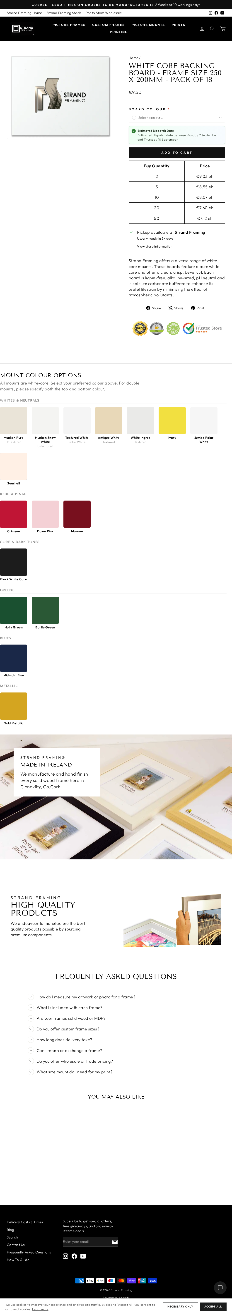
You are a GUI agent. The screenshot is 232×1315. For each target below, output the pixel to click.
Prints (178, 25)
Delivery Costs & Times (25, 1222)
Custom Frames (108, 25)
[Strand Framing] (23, 29)
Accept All (213, 1306)
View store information (154, 246)
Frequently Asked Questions (29, 1252)
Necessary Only (180, 1306)
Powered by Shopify (115, 1297)
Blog (10, 1230)
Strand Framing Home (24, 13)
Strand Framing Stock (64, 13)
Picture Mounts (148, 25)
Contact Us (16, 1245)
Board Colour (149, 109)
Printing (119, 32)
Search (12, 1237)
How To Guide (18, 1260)
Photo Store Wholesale (104, 13)
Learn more (40, 1309)
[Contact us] (220, 1287)
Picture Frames (69, 25)
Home (133, 58)
